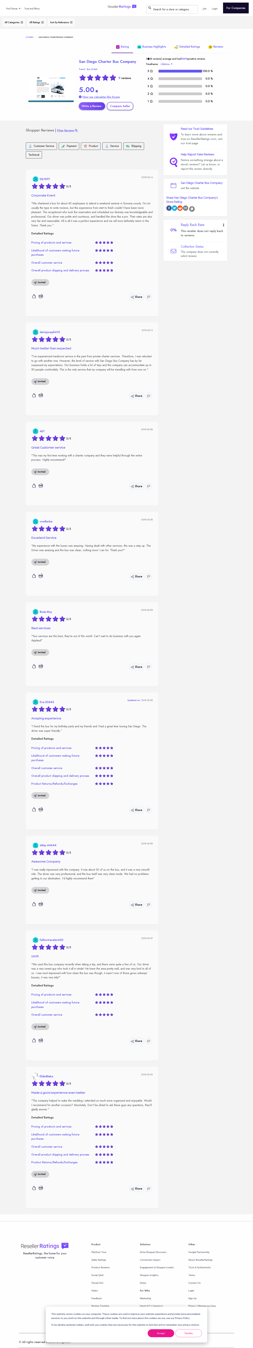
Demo (143, 1282)
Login (191, 1290)
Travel (82, 69)
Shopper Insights (149, 1275)
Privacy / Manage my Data (202, 1305)
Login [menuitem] (215, 8)
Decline (189, 1333)
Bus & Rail (92, 69)
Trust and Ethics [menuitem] (32, 8)
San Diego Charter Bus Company (107, 61)
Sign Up (192, 1298)
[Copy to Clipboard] (192, 209)
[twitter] (174, 208)
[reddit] (180, 208)
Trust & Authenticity (199, 1267)
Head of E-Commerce (151, 1305)
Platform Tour (98, 1252)
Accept (161, 1333)
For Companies (235, 8)
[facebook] (169, 208)
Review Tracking (100, 1305)
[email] (185, 208)
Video (94, 1290)
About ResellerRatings (200, 1259)
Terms (191, 1275)
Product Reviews (100, 1267)
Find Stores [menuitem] (11, 8)
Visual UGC (97, 1282)
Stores (29, 37)
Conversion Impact (150, 1259)
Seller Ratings (98, 1259)
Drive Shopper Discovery (153, 1252)
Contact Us (194, 1282)
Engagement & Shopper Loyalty (157, 1267)
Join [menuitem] (205, 8)
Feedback (96, 1298)
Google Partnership (198, 1252)
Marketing (145, 1298)
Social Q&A (97, 1275)
